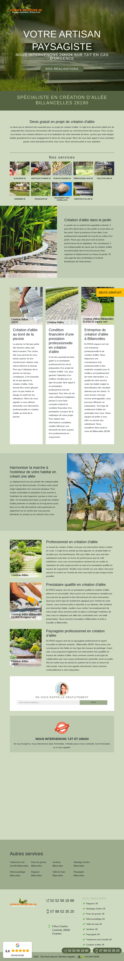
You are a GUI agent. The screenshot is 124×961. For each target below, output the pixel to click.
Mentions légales (67, 956)
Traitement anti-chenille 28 (99, 939)
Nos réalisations (62, 68)
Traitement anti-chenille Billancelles (19, 864)
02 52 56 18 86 (78, 950)
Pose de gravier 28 (95, 914)
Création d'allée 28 (95, 944)
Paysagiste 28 (93, 934)
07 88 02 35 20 (109, 950)
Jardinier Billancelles (57, 864)
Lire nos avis (17, 955)
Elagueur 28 (92, 903)
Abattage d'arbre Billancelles (82, 864)
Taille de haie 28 (94, 924)
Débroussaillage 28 (95, 919)
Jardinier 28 (92, 929)
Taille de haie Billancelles (58, 874)
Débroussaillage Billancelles (17, 874)
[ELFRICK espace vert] (29, 8)
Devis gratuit (110, 292)
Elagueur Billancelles (36, 874)
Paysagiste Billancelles (79, 874)
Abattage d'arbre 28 (95, 908)
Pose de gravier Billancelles (38, 864)
